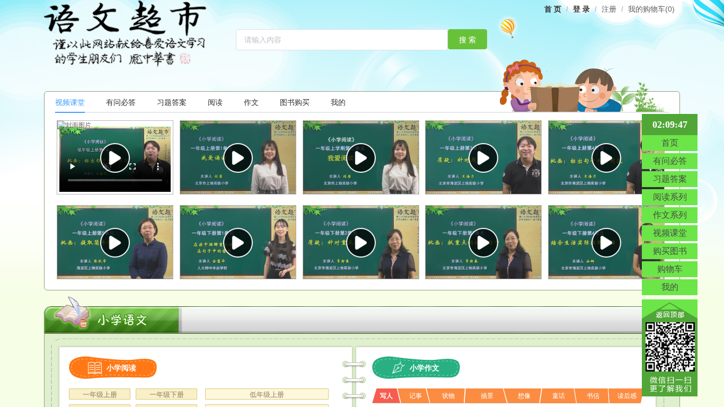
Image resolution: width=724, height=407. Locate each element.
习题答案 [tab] (172, 102)
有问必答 (670, 160)
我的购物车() (651, 9)
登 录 (581, 9)
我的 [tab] (338, 102)
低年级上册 (267, 395)
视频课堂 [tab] (70, 102)
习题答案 (670, 178)
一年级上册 (100, 395)
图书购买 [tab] (295, 102)
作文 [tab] (251, 102)
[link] (552, 9)
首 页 (552, 9)
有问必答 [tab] (121, 102)
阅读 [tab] (215, 102)
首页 (669, 142)
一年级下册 (166, 395)
